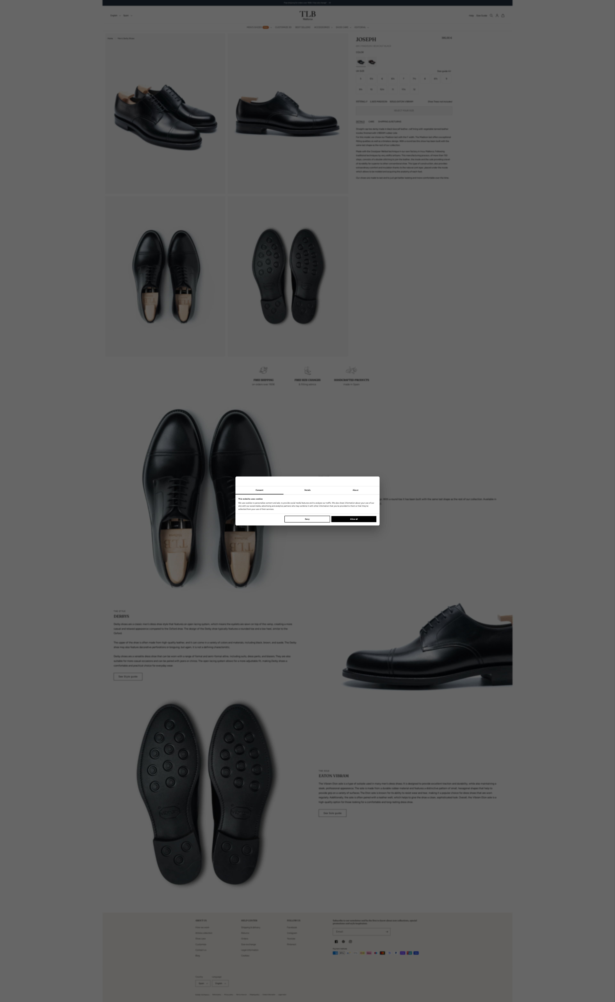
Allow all (354, 519)
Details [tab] (307, 490)
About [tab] (355, 490)
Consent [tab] (259, 490)
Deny (307, 519)
